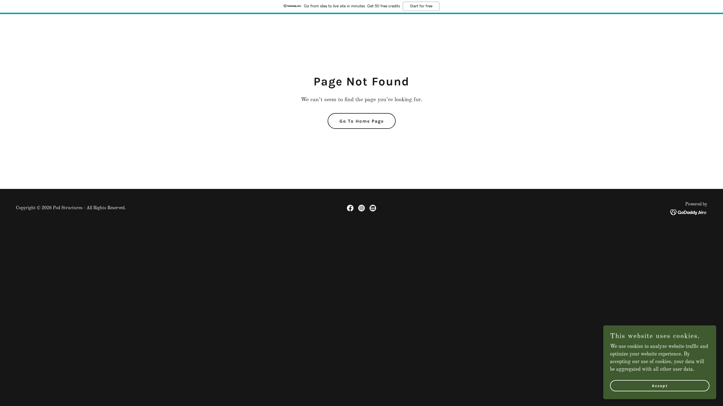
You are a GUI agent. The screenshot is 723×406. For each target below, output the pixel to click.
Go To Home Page (361, 121)
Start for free (421, 6)
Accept (660, 385)
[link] (350, 208)
